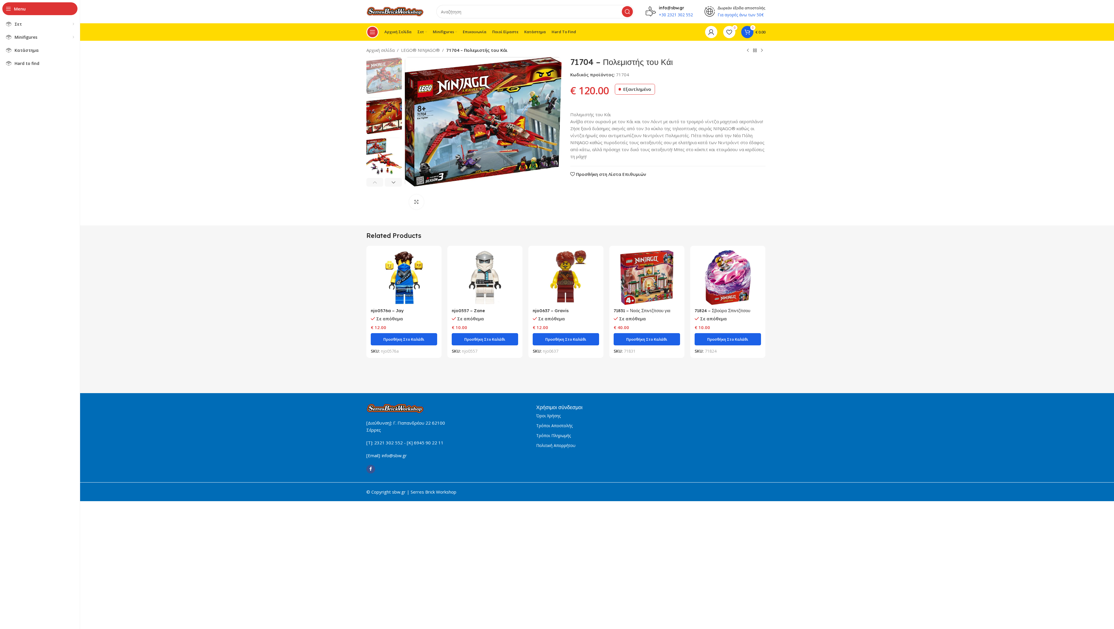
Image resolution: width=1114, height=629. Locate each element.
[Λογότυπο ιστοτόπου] (395, 11)
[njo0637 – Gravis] (566, 277)
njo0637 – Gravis (551, 310)
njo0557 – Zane (468, 310)
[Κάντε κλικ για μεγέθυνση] (416, 202)
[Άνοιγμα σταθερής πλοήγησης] (372, 32)
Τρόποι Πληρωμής (553, 435)
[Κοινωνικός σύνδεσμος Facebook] (370, 469)
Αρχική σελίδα (380, 50)
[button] (375, 182)
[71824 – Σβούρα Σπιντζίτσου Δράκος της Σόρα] (728, 277)
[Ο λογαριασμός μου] (711, 32)
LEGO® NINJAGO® (420, 50)
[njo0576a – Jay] (404, 277)
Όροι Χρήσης (548, 415)
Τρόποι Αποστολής (554, 425)
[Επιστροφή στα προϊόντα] (754, 50)
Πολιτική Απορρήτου (555, 445)
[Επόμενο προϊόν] (761, 50)
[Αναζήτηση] (627, 11)
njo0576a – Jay (387, 310)
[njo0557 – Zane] (485, 277)
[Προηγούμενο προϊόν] (747, 50)
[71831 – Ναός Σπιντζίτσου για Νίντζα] (647, 277)
